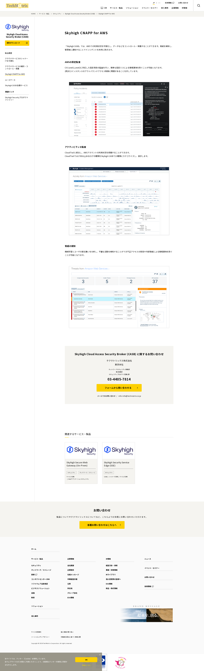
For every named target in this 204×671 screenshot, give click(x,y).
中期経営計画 (72, 579)
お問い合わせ (149, 577)
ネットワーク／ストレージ (41, 570)
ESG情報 (70, 597)
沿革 (69, 584)
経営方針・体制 (111, 565)
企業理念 (70, 570)
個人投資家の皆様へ (113, 579)
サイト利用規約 (36, 632)
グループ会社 (72, 593)
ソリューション (37, 606)
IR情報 (108, 559)
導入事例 (34, 616)
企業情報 (70, 559)
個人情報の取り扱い (67, 632)
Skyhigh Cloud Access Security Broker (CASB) (80, 14)
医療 (33, 574)
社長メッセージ (73, 574)
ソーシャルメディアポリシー (40, 637)
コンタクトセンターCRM (40, 579)
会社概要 (70, 565)
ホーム (33, 549)
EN (159, 3)
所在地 (69, 588)
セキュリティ (57, 14)
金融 (33, 593)
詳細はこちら (86, 665)
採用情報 (168, 3)
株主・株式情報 (111, 588)
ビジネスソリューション (40, 588)
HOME (33, 14)
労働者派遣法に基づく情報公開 (71, 637)
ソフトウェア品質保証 (39, 584)
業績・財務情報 (111, 570)
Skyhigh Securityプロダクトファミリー (16, 98)
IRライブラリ (111, 574)
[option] (81, 463)
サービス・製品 (44, 14)
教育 (33, 597)
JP (154, 3)
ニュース (147, 559)
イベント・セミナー (151, 568)
